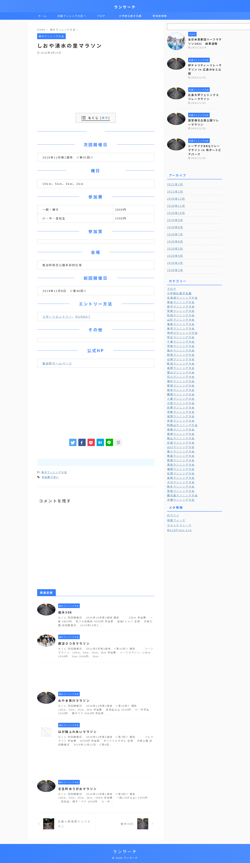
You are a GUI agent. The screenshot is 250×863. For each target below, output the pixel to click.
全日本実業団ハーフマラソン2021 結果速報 (205, 41)
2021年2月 (175, 184)
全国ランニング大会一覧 (72, 17)
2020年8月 (175, 227)
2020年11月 (176, 206)
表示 (105, 118)
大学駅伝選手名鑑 (130, 16)
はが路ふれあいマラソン (77, 731)
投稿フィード (176, 520)
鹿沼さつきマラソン (74, 643)
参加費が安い (50, 477)
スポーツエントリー (57, 316)
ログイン (173, 515)
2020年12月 (176, 198)
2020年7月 (175, 234)
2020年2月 (175, 270)
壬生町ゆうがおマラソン (77, 788)
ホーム (42, 16)
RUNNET (83, 316)
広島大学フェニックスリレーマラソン (203, 97)
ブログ (101, 16)
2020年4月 (175, 256)
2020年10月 (176, 213)
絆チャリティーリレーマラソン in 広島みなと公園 (205, 69)
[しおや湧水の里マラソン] (100, 442)
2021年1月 (175, 191)
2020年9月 (175, 220)
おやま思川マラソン (74, 700)
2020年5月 (175, 248)
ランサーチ (125, 7)
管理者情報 (160, 16)
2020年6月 (175, 241)
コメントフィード (179, 525)
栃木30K (65, 612)
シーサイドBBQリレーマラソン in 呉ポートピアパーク (204, 150)
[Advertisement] (95, 81)
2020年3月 (175, 263)
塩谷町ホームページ (57, 363)
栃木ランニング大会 (54, 472)
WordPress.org (179, 530)
